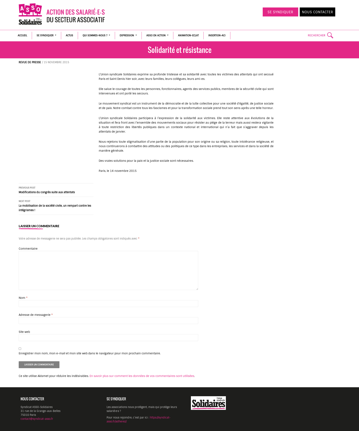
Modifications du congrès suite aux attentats (47, 190)
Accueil (22, 35)
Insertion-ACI (216, 35)
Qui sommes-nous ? (95, 35)
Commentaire (28, 249)
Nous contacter (317, 12)
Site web (24, 332)
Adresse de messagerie (36, 315)
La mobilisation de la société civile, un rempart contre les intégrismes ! (55, 206)
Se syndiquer (280, 12)
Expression (127, 35)
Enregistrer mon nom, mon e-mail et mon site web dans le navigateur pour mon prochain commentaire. (90, 353)
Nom (23, 298)
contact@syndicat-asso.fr (37, 419)
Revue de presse (30, 62)
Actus (69, 35)
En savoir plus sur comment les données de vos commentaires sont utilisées (142, 376)
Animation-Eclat (188, 35)
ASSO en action (156, 35)
